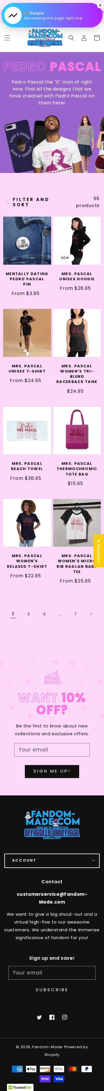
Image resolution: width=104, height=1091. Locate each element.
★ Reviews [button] (99, 551)
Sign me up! (52, 771)
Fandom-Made (47, 1046)
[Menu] (7, 38)
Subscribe (52, 990)
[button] (71, 38)
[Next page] (91, 614)
